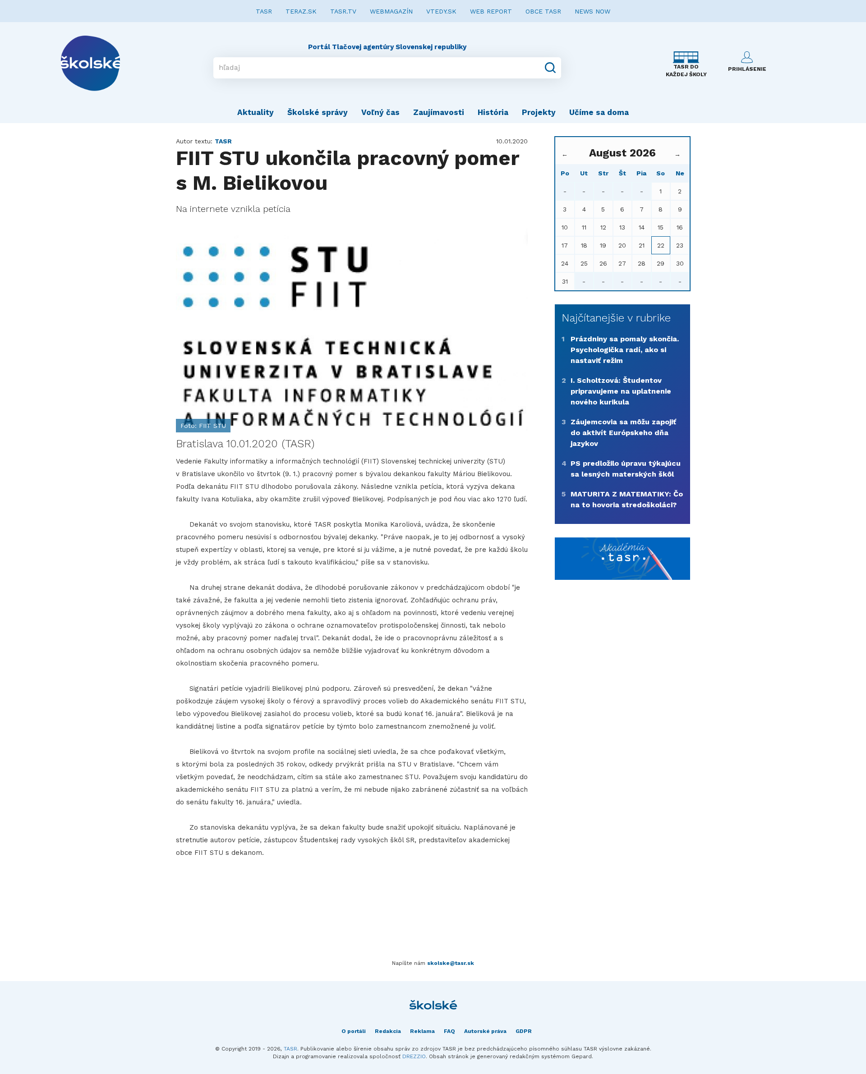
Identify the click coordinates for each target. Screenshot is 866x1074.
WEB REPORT (491, 11)
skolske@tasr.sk (450, 963)
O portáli (353, 1031)
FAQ (449, 1031)
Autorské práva (485, 1031)
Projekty (539, 112)
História (493, 112)
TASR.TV (343, 11)
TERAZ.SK (301, 11)
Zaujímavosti (438, 112)
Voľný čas (380, 112)
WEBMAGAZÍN (391, 11)
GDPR (524, 1031)
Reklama (422, 1031)
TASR (264, 11)
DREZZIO (414, 1056)
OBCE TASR (543, 11)
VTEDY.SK (441, 11)
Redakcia (388, 1031)
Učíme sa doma (599, 112)
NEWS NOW (592, 11)
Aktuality (255, 112)
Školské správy (317, 112)
